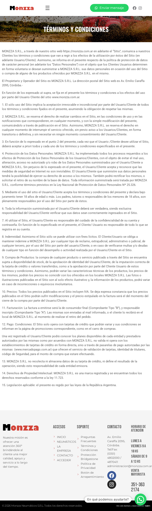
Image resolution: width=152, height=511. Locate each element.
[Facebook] (134, 8)
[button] (140, 499)
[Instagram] (140, 8)
